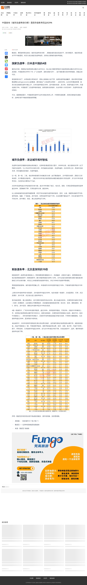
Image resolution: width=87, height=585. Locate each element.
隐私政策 (23, 2)
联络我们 (9, 2)
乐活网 (2, 2)
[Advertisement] (47, 111)
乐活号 (16, 2)
